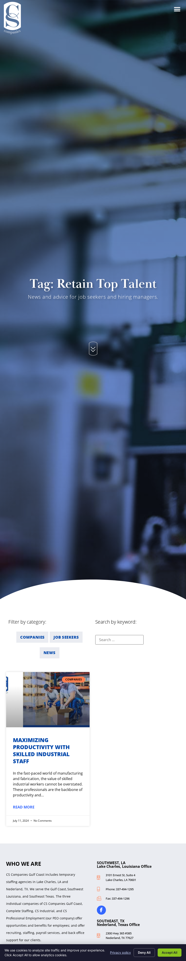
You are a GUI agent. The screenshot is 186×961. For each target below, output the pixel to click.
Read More (23, 807)
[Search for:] (119, 640)
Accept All (169, 952)
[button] (177, 9)
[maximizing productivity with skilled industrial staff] (48, 699)
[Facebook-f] (101, 910)
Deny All (144, 952)
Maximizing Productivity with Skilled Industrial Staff (41, 750)
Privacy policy (120, 952)
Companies (32, 637)
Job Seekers (66, 637)
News (50, 652)
